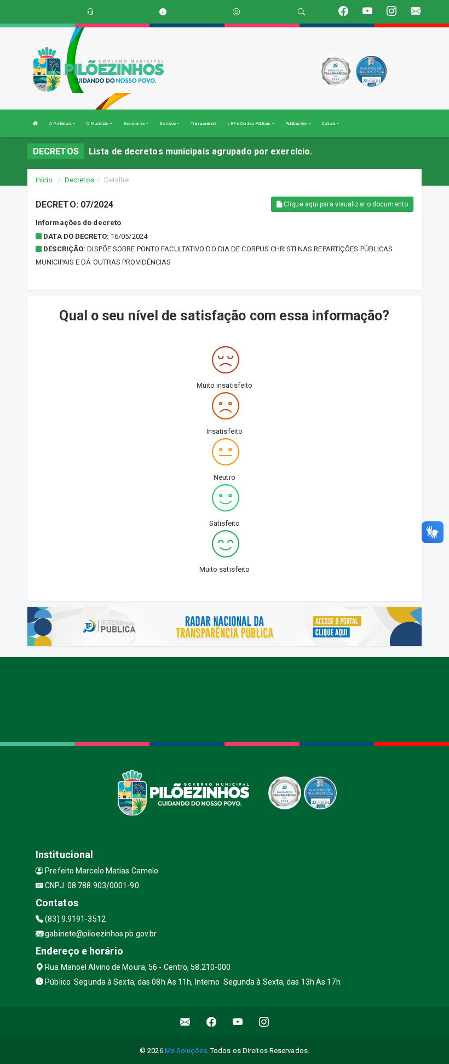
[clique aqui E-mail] (185, 1022)
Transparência (203, 123)
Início (44, 180)
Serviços (168, 123)
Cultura (329, 123)
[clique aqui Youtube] (237, 1022)
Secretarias (134, 123)
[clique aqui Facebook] (211, 1022)
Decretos (79, 180)
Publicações (296, 123)
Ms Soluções (186, 1050)
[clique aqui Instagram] (264, 1022)
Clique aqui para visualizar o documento (345, 204)
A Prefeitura (60, 123)
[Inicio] (35, 123)
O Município (98, 123)
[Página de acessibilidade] (236, 12)
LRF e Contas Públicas (249, 123)
